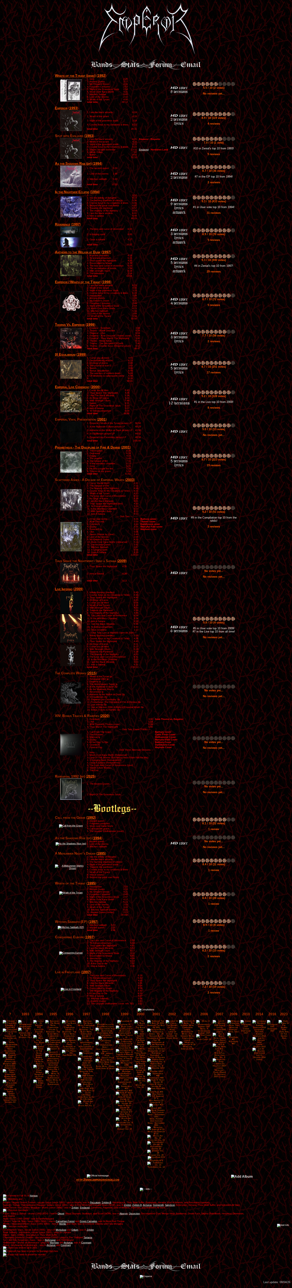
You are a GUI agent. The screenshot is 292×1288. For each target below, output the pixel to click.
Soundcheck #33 (124, 1091)
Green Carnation (88, 1221)
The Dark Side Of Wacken (140, 1042)
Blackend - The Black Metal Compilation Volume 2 (69, 1035)
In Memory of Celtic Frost (69, 1048)
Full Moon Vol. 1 (39, 1043)
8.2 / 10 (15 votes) (213, 950)
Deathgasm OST (272, 1030)
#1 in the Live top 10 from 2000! (213, 402)
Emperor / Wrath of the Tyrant (78, 282)
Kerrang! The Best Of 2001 (156, 1026)
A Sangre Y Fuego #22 (10, 1026)
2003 (130, 480)
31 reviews (214, 212)
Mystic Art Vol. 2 (86, 1105)
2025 (90, 776)
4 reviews (214, 123)
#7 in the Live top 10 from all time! (214, 631)
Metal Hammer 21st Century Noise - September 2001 (156, 1122)
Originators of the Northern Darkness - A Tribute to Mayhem (156, 1054)
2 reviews (214, 182)
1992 (101, 75)
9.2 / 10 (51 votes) (213, 511)
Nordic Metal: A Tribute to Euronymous (53, 1082)
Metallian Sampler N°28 (187, 1048)
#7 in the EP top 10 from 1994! (214, 176)
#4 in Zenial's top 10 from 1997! (213, 265)
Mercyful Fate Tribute (86, 1072)
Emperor (61, 108)
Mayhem (54, 1242)
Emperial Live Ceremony (72, 387)
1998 (106, 282)
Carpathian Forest (65, 1221)
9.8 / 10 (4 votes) (213, 622)
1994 (97, 163)
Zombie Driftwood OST (246, 1031)
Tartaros (88, 1237)
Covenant (86, 1242)
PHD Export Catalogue (86, 1081)
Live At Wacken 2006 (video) (220, 1029)
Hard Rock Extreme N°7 (125, 1115)
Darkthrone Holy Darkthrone (105, 1034)
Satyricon (170, 1205)
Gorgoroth (158, 1205)
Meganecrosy (25, 1027)
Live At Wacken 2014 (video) (259, 1057)
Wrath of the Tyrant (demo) (75, 75)
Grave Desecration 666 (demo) (10, 1051)
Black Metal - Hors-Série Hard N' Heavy (105, 1067)
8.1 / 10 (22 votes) (213, 823)
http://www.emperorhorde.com (97, 1179)
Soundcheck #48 (156, 1078)
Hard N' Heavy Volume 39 (156, 1085)
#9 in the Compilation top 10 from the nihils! (214, 519)
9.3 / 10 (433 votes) (214, 201)
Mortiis (62, 1223)
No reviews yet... (214, 93)
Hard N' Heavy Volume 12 (124, 1098)
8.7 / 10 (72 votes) (213, 299)
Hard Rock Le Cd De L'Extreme (86, 1098)
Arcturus (147, 1205)
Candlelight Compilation (53, 1045)
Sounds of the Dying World (39, 1076)
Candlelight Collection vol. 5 (10, 1038)
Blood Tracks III (124, 1039)
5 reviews (214, 154)
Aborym (123, 1213)
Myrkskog (61, 1229)
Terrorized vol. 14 (156, 1167)
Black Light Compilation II (124, 1032)
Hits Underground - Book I (105, 1050)
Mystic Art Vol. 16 (156, 1140)
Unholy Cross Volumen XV (10, 1101)
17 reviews (214, 372)
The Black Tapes (140, 1028)
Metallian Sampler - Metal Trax (233, 1029)
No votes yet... (213, 571)
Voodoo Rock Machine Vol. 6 (156, 1065)
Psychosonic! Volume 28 (156, 1147)
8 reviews (214, 407)
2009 (122, 561)
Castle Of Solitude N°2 (39, 1032)
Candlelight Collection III (124, 1047)
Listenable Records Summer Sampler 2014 (259, 1033)
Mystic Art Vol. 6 (125, 1123)
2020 (105, 716)
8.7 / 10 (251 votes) (214, 366)
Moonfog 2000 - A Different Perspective (10, 1066)
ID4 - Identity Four (105, 1058)
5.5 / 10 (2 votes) (213, 87)
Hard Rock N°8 (86, 1088)
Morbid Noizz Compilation (10, 1077)
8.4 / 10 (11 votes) (213, 864)
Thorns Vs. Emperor (70, 324)
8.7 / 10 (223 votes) (214, 459)
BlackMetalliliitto (105, 1027)
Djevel (61, 1213)
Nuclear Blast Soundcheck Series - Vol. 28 (156, 1038)
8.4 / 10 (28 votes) (213, 898)
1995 (101, 853)
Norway (34, 1195)
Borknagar (50, 1240)
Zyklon (127, 1205)
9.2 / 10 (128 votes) (214, 396)
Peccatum (95, 1202)
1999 (90, 324)
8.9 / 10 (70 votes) (213, 234)
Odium (74, 1229)
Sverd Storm (39, 1086)
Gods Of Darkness (86, 1064)
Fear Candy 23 (204, 1039)
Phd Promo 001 (69, 1055)
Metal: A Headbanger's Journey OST (204, 1031)
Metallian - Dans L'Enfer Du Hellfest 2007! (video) (220, 1073)
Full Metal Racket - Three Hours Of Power (140, 1060)
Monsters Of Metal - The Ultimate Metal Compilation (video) (187, 1036)
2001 (102, 419)
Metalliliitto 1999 (125, 1067)
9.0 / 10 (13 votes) (213, 429)
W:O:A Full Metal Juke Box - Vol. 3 (219, 1055)
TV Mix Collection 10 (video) (10, 1089)
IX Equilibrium (65, 354)
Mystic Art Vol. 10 (140, 1086)
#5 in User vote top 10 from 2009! (213, 628)
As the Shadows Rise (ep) (73, 163)
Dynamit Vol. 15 (124, 1129)
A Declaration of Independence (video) (86, 1049)
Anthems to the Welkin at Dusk (77, 252)
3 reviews (214, 526)
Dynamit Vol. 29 (156, 1155)
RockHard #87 (233, 1042)
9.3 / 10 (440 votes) (214, 260)
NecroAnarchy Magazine (124, 1074)
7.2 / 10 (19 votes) (213, 986)
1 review (213, 829)
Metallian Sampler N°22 (156, 1133)
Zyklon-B (106, 1202)
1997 (76, 224)
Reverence (62, 224)
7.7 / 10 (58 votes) (213, 335)
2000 (95, 387)
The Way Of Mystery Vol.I (25, 1036)
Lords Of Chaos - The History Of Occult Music (172, 1035)
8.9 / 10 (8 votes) (213, 925)
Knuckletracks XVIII (124, 1083)
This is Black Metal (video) (220, 1041)
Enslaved (144, 149)
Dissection (134, 1213)
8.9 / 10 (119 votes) (214, 117)
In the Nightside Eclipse (72, 192)
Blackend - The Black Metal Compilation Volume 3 (86, 1033)
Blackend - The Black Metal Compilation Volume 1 (53, 1035)
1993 (73, 108)
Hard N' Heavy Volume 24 (140, 1074)
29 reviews (214, 271)
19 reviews (214, 465)
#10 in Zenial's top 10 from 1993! (213, 148)
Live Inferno (63, 589)
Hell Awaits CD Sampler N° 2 (156, 1101)
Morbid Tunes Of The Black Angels (39, 1060)
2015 (92, 673)
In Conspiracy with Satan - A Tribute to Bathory (124, 1058)
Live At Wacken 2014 (259, 1045)
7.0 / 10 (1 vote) (214, 142)
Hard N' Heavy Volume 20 (124, 1106)
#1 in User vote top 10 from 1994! (213, 207)
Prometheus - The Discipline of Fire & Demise (87, 447)
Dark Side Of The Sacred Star (284, 1035)
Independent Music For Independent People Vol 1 (53, 1066)
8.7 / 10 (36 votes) (213, 170)
